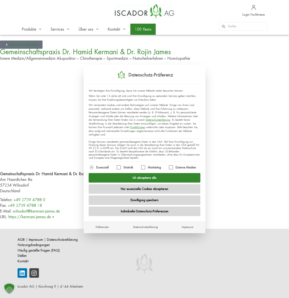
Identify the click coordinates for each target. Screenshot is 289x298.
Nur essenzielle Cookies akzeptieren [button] (144, 188)
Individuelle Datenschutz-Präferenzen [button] (144, 211)
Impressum (187, 227)
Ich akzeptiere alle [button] (144, 177)
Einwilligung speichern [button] (144, 200)
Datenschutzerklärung (158, 120)
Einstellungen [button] (137, 127)
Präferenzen (102, 227)
